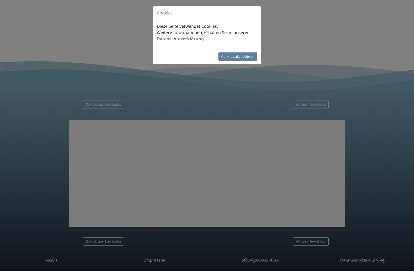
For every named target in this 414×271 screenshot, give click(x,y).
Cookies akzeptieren (237, 56)
